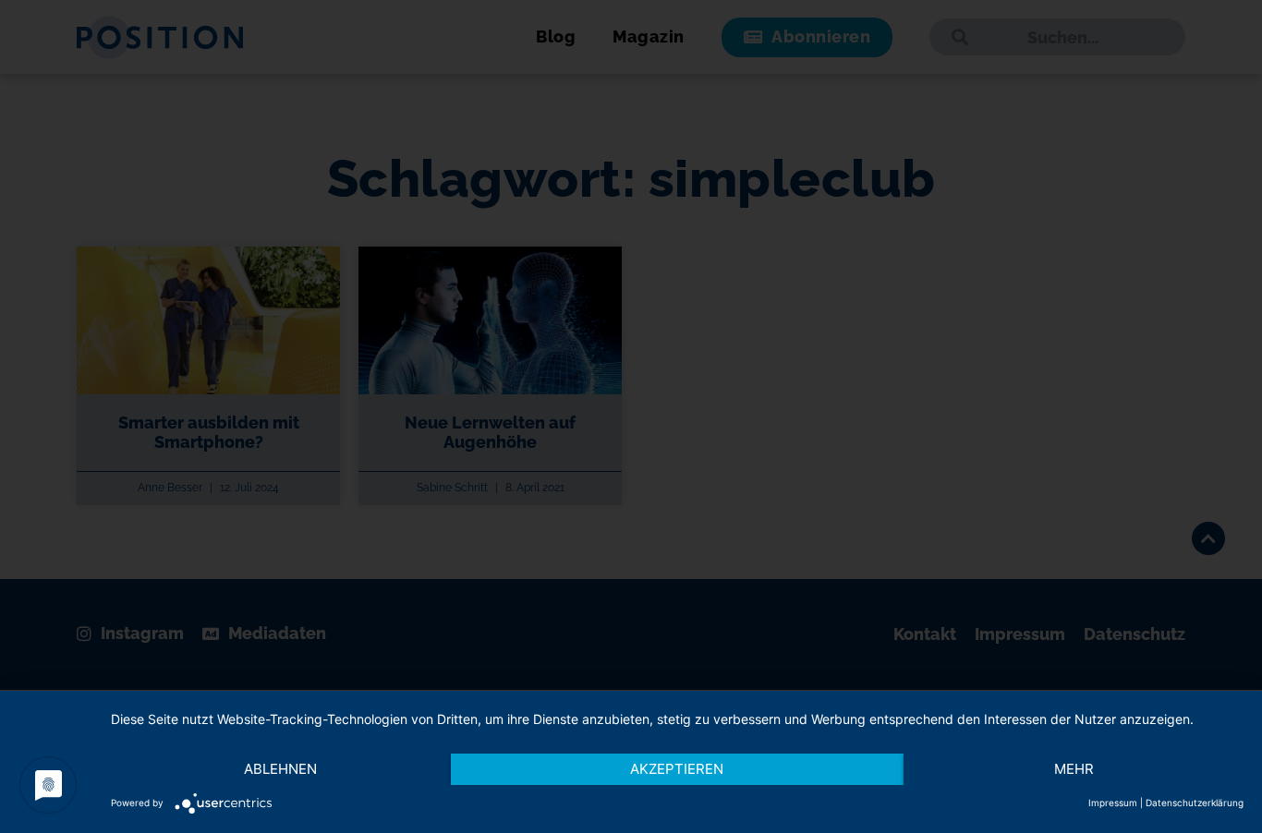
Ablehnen (280, 769)
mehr (1074, 769)
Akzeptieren (676, 769)
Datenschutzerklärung (1195, 802)
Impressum (1112, 802)
